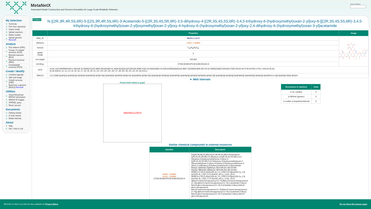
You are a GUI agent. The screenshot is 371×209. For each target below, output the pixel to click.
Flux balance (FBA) (17, 47)
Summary (13, 24)
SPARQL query (15, 102)
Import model (14, 29)
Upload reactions (16, 32)
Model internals (15, 118)
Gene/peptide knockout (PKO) (15, 66)
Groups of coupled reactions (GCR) (16, 51)
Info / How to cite (16, 129)
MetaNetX (41, 5)
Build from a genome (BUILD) (17, 86)
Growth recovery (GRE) (15, 81)
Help (10, 126)
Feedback (37, 20)
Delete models (15, 35)
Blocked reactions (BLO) (16, 56)
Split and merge (15, 77)
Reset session (15, 105)
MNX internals (201, 79)
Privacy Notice (51, 204)
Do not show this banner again (353, 204)
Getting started (15, 113)
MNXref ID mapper (16, 100)
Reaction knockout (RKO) (16, 61)
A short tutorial (15, 116)
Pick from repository (17, 27)
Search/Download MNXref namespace (17, 96)
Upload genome (15, 39)
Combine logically (16, 75)
